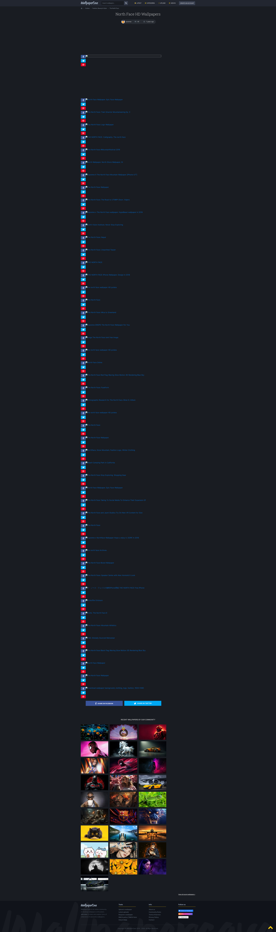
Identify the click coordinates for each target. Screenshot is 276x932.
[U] (94, 874)
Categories (151, 3)
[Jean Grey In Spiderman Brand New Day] (94, 773)
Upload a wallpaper (125, 909)
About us (152, 909)
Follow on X (184, 917)
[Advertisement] (138, 39)
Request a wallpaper (126, 914)
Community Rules (155, 912)
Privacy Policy (154, 917)
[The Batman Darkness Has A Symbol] (94, 790)
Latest (138, 3)
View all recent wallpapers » (186, 894)
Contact (151, 920)
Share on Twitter (144, 703)
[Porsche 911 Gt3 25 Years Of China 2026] (152, 756)
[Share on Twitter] (83, 62)
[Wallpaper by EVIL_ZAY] (152, 740)
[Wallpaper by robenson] (94, 740)
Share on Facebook (105, 703)
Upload (162, 3)
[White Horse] (123, 756)
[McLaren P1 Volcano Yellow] (152, 790)
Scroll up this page (270, 927)
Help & (123, 920)
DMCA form (133, 917)
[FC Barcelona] (123, 824)
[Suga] (123, 857)
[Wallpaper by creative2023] (123, 790)
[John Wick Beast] (152, 773)
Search (126, 3)
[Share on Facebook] (83, 58)
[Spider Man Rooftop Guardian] (123, 773)
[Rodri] (152, 857)
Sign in (173, 3)
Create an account (187, 3)
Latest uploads (124, 912)
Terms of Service (155, 914)
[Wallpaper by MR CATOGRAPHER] (123, 874)
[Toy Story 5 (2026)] (123, 740)
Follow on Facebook (186, 911)
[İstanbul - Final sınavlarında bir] (123, 841)
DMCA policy (123, 917)
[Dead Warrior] (94, 824)
